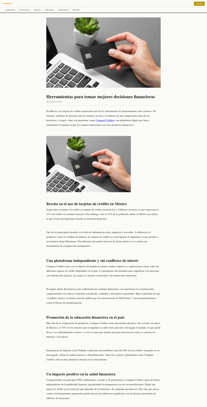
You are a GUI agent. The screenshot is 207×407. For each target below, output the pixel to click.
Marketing (10, 10)
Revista (37, 10)
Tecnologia (24, 10)
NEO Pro (199, 4)
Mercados (49, 10)
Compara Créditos (105, 120)
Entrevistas (63, 10)
